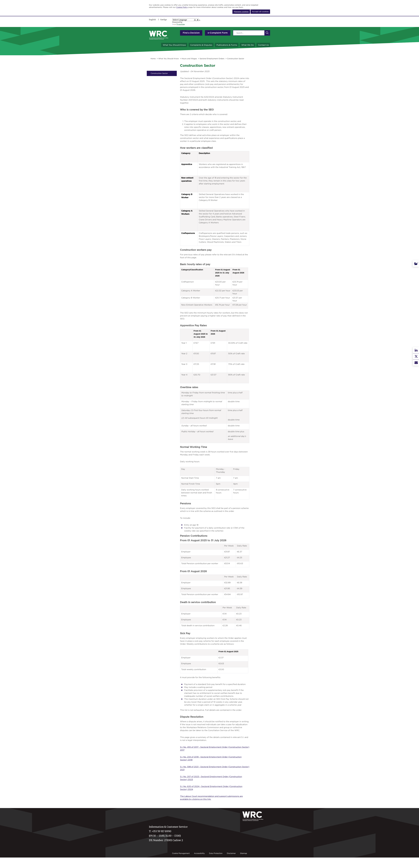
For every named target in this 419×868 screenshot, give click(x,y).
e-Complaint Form (218, 33)
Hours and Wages (189, 59)
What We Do (247, 45)
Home (153, 59)
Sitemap (243, 853)
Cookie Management (181, 853)
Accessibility (199, 853)
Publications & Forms (226, 45)
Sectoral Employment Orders (212, 59)
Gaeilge (163, 19)
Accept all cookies (260, 12)
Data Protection (215, 853)
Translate (180, 24)
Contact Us (263, 45)
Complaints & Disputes (201, 45)
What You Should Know (174, 45)
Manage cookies (241, 12)
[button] (267, 32)
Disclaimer (231, 853)
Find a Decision (191, 33)
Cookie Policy (182, 7)
